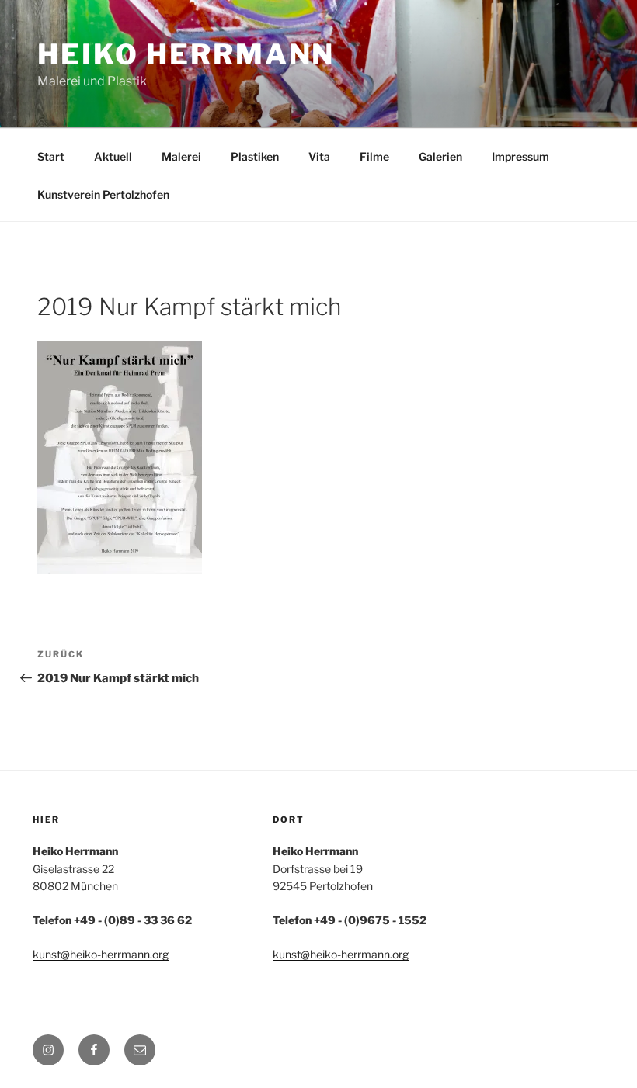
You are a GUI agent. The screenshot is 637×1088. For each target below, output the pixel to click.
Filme (374, 156)
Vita (319, 156)
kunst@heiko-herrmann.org (101, 954)
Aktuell (113, 156)
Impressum (520, 156)
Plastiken (255, 156)
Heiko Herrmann (186, 54)
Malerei (181, 156)
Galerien (440, 156)
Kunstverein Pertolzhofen (103, 194)
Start (50, 156)
